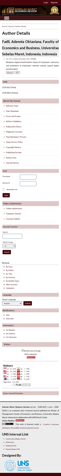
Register (54, 2)
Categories (10, 288)
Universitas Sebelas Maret (16, 439)
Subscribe (10, 318)
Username (6, 176)
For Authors (10, 333)
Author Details (20, 26)
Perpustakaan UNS (13, 449)
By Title (9, 274)
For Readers (10, 330)
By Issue (9, 267)
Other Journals (11, 284)
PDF (17, 72)
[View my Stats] (30, 358)
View (8, 315)
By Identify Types (12, 281)
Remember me (12, 189)
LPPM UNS (10, 442)
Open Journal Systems (13, 393)
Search (11, 26)
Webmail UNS (11, 446)
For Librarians (11, 337)
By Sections (10, 277)
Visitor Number (30, 354)
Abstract (10, 72)
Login (46, 2)
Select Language (9, 299)
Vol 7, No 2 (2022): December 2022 (18, 59)
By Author (10, 270)
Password (6, 183)
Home (4, 26)
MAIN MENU (6, 18)
